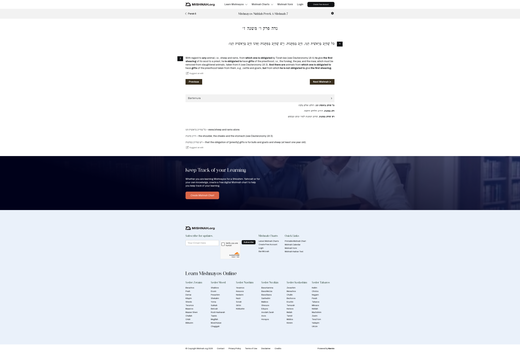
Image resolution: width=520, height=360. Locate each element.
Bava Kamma (267, 288)
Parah (314, 298)
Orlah (188, 319)
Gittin (238, 305)
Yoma (213, 302)
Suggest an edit (196, 73)
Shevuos (265, 305)
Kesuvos (240, 291)
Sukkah (214, 305)
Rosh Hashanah (218, 312)
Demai (188, 295)
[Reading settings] (332, 13)
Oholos (315, 291)
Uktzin (315, 326)
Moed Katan (216, 323)
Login (300, 4)
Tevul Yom (316, 319)
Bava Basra (266, 295)
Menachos (291, 291)
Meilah (289, 312)
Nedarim (239, 295)
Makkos (264, 302)
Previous (194, 81)
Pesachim (215, 295)
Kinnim (290, 323)
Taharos (315, 302)
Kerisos (290, 309)
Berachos (190, 288)
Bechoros (291, 298)
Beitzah (214, 309)
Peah (188, 291)
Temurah (291, 305)
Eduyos (264, 309)
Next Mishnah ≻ (322, 81)
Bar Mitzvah (264, 251)
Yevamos (240, 288)
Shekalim (215, 298)
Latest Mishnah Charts (269, 241)
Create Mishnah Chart (202, 195)
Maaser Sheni (191, 312)
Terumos (190, 305)
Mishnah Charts (260, 4)
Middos (290, 319)
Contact (221, 348)
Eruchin (290, 302)
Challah (189, 316)
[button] (260, 98)
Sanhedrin (265, 298)
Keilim (314, 288)
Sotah (239, 302)
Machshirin (316, 312)
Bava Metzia (266, 291)
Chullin (290, 295)
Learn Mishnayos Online (211, 273)
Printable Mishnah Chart (295, 241)
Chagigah (215, 326)
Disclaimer (266, 348)
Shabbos (215, 288)
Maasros (189, 309)
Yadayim (315, 323)
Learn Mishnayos (234, 4)
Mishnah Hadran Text (294, 251)
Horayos (265, 319)
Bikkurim (189, 323)
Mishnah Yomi (285, 4)
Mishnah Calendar (292, 245)
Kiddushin (240, 309)
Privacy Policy (235, 348)
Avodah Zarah (267, 312)
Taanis (214, 316)
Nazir (238, 298)
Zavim (314, 316)
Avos (263, 316)
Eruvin (213, 291)
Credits (278, 348)
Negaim (315, 295)
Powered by (326, 348)
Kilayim (189, 298)
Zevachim (291, 288)
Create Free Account (321, 4)
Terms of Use (251, 348)
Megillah (214, 319)
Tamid (289, 316)
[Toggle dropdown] (246, 4)
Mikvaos (315, 305)
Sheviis (189, 302)
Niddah (315, 309)
